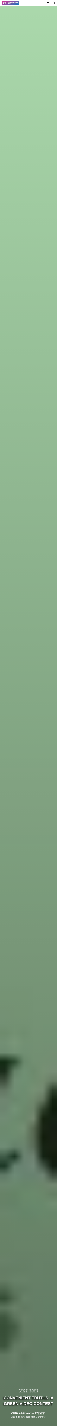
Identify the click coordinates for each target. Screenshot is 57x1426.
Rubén (41, 1412)
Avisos (23, 1391)
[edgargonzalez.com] (10, 3)
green (33, 1391)
